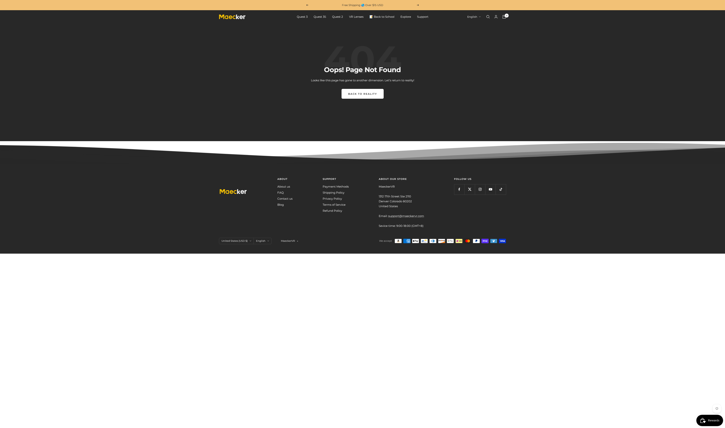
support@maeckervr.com (406, 216)
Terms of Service (334, 204)
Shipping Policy (333, 192)
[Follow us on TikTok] (501, 189)
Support (422, 16)
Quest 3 (302, 16)
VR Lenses (356, 16)
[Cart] (504, 16)
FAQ (280, 192)
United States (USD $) (234, 240)
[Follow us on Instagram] (480, 189)
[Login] (496, 16)
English (472, 16)
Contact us (284, 198)
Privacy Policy (332, 198)
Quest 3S (320, 16)
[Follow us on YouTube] (490, 189)
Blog (280, 204)
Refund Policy (332, 210)
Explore (405, 16)
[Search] (488, 16)
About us (283, 186)
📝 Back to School (381, 16)
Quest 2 (337, 16)
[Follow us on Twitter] (469, 189)
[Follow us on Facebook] (459, 189)
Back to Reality (362, 93)
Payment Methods (336, 186)
